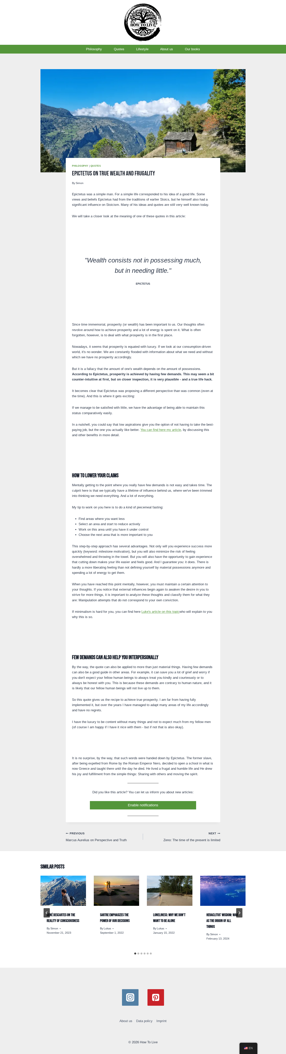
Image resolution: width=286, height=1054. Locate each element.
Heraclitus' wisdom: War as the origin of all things (222, 921)
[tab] (135, 953)
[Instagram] (130, 997)
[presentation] (63, 891)
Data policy (144, 1021)
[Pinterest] (155, 997)
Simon (79, 183)
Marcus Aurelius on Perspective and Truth (96, 837)
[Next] (239, 913)
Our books (192, 49)
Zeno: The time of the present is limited (191, 837)
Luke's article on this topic (160, 612)
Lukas (107, 928)
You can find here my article (160, 430)
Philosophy (94, 49)
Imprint (161, 1021)
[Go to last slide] (47, 913)
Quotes (119, 49)
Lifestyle (142, 49)
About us (166, 49)
